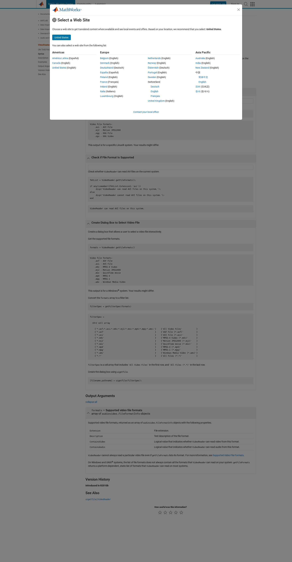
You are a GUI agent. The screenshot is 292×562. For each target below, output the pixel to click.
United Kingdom (156, 100)
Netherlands (154, 58)
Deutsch (155, 86)
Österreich (153, 67)
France (103, 82)
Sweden (152, 77)
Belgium (104, 58)
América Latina (60, 58)
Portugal (152, 72)
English (154, 91)
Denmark (105, 63)
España (104, 72)
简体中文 (203, 77)
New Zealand (202, 67)
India (198, 63)
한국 (198, 91)
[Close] (238, 9)
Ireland (103, 86)
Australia (200, 58)
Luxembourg (106, 96)
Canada (56, 63)
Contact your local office (146, 112)
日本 (198, 86)
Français (155, 96)
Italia (102, 91)
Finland (104, 77)
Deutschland (106, 67)
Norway (152, 63)
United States (59, 67)
